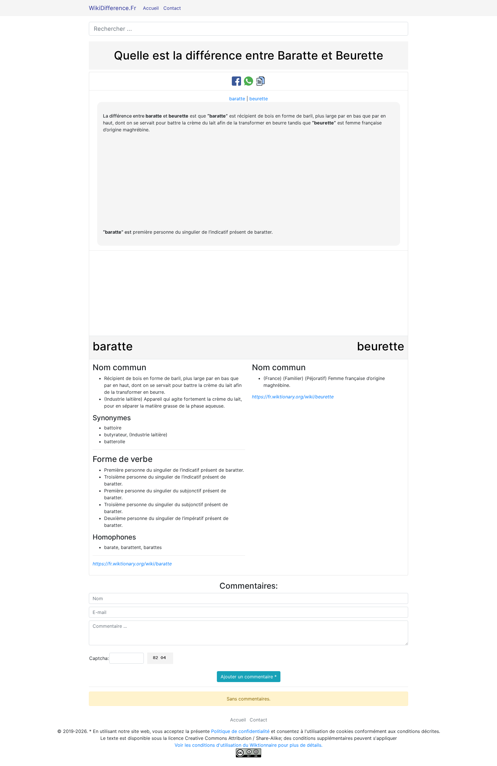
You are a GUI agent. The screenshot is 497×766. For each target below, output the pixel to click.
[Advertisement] (248, 181)
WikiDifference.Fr (112, 8)
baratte (237, 98)
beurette (258, 98)
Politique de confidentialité (240, 731)
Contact (172, 8)
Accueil (151, 8)
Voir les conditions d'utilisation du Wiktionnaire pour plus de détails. (248, 745)
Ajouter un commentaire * (249, 676)
